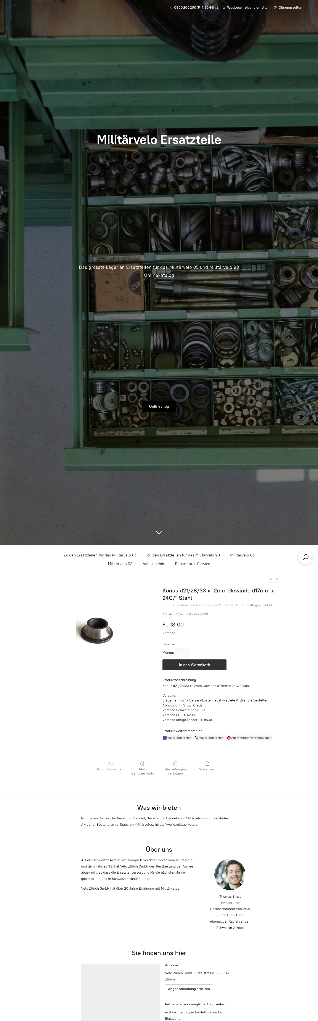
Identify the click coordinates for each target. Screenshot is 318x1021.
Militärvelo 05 (242, 555)
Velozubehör (154, 563)
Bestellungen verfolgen (175, 771)
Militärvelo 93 (120, 563)
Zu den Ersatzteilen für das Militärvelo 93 (183, 555)
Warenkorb (207, 769)
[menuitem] (271, 579)
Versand (168, 633)
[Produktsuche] (305, 557)
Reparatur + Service (192, 563)
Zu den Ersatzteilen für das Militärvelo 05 (100, 555)
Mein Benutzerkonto (142, 771)
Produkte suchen (110, 769)
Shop (166, 605)
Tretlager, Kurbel (259, 605)
